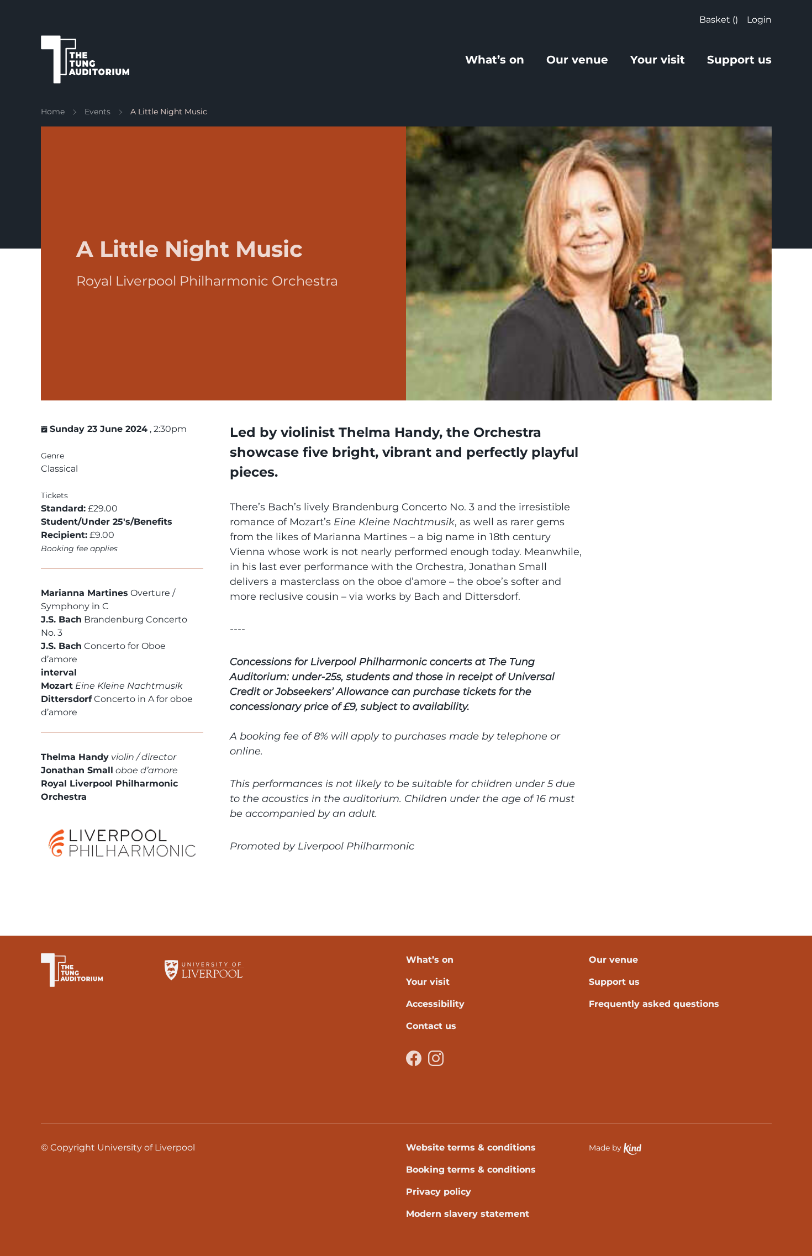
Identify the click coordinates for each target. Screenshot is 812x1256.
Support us (739, 59)
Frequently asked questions (654, 1004)
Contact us (431, 1026)
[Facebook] (413, 1058)
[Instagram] (436, 1058)
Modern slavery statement (467, 1213)
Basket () (718, 19)
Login (759, 19)
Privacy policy (438, 1191)
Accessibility (435, 1004)
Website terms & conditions (471, 1147)
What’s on (494, 59)
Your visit (657, 59)
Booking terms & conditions (471, 1169)
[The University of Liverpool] (204, 970)
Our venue (577, 59)
